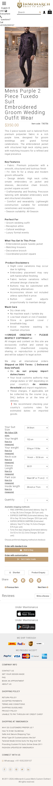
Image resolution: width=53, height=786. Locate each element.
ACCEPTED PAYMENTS (12, 701)
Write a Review (43, 596)
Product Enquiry (38, 572)
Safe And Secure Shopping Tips (16, 734)
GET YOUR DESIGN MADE (13, 674)
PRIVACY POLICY (9, 711)
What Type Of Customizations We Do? (19, 738)
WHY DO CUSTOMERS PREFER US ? (18, 727)
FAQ (4, 677)
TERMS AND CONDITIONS (13, 704)
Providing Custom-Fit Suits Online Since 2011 (22, 744)
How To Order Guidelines (13, 731)
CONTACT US (8, 671)
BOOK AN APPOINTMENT (13, 681)
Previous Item (12, 587)
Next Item (42, 587)
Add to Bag (28, 550)
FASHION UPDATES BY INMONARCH (18, 748)
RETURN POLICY (9, 697)
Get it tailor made (28, 559)
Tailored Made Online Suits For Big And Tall (21, 741)
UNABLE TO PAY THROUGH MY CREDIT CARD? (22, 714)
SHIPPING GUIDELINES (12, 708)
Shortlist (16, 572)
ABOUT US (6, 684)
